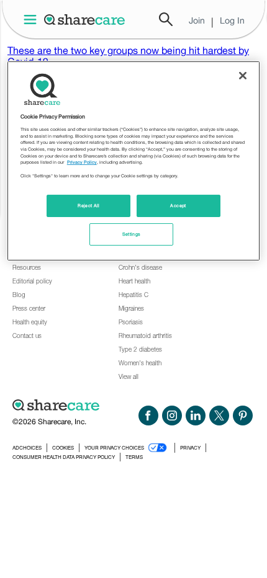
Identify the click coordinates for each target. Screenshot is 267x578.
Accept (178, 205)
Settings (131, 234)
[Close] (242, 75)
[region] (134, 161)
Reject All (89, 205)
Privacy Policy (82, 162)
